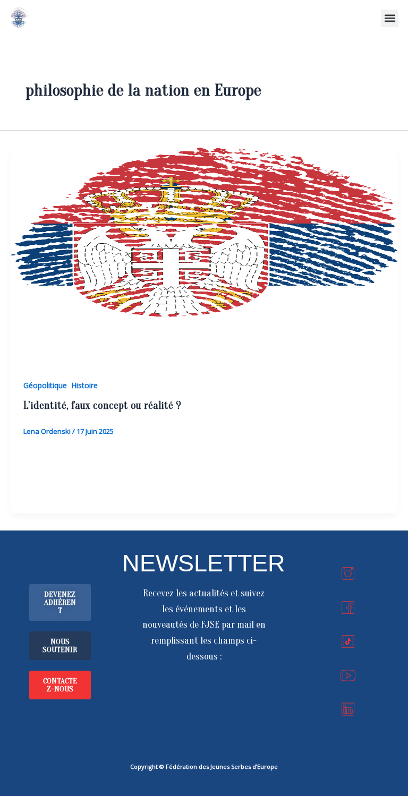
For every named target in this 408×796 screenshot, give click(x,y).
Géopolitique (45, 385)
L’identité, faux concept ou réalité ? (102, 405)
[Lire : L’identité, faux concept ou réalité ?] (204, 256)
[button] (389, 18)
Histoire (84, 385)
